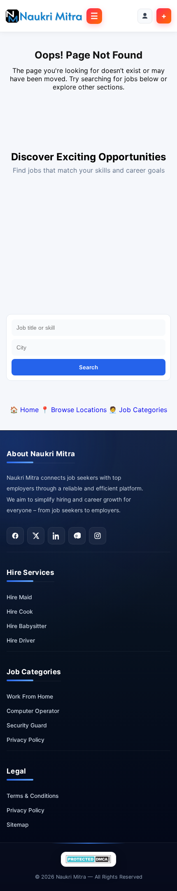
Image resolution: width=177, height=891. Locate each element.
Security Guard (27, 725)
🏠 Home (24, 410)
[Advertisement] (88, 246)
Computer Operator (33, 711)
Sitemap (18, 824)
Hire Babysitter (27, 626)
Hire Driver (21, 640)
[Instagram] (97, 535)
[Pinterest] (77, 535)
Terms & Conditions (32, 796)
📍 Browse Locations (74, 410)
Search (88, 367)
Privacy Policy (25, 739)
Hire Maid (19, 597)
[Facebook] (15, 535)
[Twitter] (35, 535)
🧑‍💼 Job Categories (138, 410)
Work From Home (30, 696)
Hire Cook (20, 611)
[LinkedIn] (56, 535)
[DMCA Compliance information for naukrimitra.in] (88, 859)
